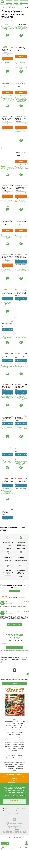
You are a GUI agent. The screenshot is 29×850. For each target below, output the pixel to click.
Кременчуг (15, 746)
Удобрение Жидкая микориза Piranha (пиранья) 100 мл (19, 387)
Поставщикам (9, 768)
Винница (8, 728)
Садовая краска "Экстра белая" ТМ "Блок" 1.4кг (21, 293)
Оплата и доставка (18, 758)
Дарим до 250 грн (20, 762)
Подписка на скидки (9, 762)
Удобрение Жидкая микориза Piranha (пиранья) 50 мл (6, 387)
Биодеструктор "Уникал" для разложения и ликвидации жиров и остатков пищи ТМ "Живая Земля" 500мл (20, 84)
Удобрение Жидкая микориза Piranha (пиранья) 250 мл (6, 418)
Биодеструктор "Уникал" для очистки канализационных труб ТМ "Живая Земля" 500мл (20, 119)
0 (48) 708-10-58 (9, 790)
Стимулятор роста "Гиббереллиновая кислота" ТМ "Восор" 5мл (7, 449)
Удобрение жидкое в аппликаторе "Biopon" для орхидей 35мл (7, 324)
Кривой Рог (15, 728)
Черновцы (21, 744)
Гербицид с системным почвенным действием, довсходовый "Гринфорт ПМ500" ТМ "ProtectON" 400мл (21, 480)
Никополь (14, 730)
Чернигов (11, 734)
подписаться (14, 647)
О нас (13, 755)
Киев (17, 721)
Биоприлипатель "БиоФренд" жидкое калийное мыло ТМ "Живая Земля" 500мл (7, 84)
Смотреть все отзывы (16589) (14, 624)
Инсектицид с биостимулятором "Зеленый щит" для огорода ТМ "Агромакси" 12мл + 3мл (21, 418)
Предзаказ (20, 766)
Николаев (7, 730)
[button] (27, 674)
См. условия (21, 561)
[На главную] (2, 2)
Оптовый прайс (19, 768)
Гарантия (8, 758)
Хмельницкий (20, 732)
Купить (7, 58)
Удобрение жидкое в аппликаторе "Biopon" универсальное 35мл (20, 355)
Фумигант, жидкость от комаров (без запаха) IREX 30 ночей (20, 449)
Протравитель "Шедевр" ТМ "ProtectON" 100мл (7, 257)
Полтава (21, 730)
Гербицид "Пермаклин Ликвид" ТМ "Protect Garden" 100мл (20, 153)
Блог (8, 755)
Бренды (14, 770)
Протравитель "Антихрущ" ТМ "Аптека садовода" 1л (7, 188)
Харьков (23, 721)
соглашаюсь (6, 650)
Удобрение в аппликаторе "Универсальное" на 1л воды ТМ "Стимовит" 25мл (7, 512)
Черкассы (8, 725)
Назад (4, 8)
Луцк (21, 728)
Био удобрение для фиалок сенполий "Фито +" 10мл (21, 257)
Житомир (18, 734)
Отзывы (11, 760)
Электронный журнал (8, 811)
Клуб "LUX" (17, 760)
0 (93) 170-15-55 (18, 788)
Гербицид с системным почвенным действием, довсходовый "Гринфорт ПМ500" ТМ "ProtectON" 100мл (7, 222)
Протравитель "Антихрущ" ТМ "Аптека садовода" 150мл (7, 50)
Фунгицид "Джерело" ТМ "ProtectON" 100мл (21, 188)
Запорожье (20, 723)
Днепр (13, 723)
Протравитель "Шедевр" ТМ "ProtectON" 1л (21, 222)
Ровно (7, 732)
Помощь (22, 764)
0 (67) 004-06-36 (17, 790)
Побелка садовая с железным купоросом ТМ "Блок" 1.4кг (7, 293)
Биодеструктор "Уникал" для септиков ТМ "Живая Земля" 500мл (7, 480)
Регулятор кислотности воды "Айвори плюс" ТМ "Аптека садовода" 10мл (7, 119)
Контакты (20, 755)
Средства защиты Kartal (11, 764)
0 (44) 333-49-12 (9, 788)
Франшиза (5, 808)
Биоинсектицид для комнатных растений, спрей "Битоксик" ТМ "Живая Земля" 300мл (20, 48)
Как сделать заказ (21, 811)
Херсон (15, 725)
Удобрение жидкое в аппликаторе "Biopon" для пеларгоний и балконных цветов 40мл (7, 355)
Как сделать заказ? (11, 766)
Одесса (8, 723)
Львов (20, 725)
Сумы (12, 732)
